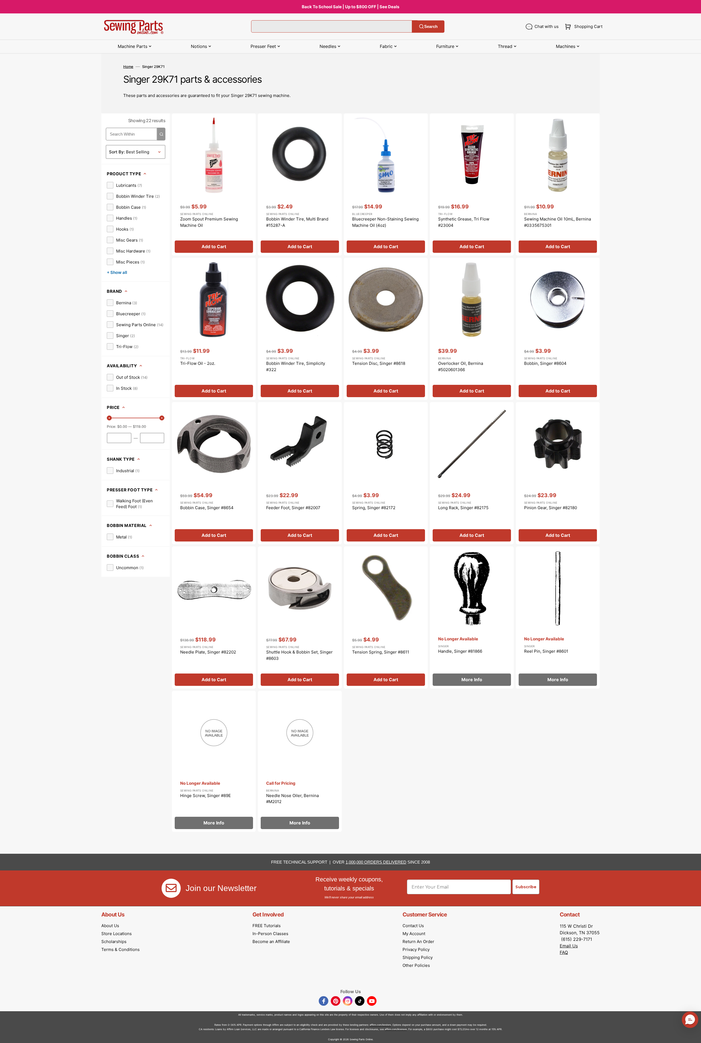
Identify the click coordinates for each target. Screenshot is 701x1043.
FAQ (564, 952)
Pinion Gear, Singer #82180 (550, 507)
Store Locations (116, 933)
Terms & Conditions (120, 949)
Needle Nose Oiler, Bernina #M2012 (292, 798)
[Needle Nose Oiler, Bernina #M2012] (300, 761)
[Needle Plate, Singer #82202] (214, 617)
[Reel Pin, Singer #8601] (558, 617)
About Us (110, 925)
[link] (124, 185)
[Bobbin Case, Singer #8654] (214, 473)
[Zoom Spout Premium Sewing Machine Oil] (214, 184)
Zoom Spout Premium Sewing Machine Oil (209, 222)
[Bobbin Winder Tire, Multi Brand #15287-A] (300, 184)
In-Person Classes (270, 933)
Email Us (569, 946)
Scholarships (114, 941)
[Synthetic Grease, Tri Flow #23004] (472, 184)
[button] (582, 27)
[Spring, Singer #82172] (386, 473)
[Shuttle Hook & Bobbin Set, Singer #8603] (300, 617)
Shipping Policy (418, 957)
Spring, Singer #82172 (373, 507)
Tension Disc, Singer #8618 (378, 363)
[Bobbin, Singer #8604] (558, 329)
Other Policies (416, 965)
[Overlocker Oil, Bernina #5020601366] (472, 329)
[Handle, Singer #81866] (472, 617)
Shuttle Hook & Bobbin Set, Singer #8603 (299, 655)
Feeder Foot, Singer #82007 (293, 507)
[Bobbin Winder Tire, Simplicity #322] (300, 329)
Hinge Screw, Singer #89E (205, 795)
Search (431, 26)
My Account (414, 933)
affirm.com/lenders (380, 1024)
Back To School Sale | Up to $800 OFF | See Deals (350, 6)
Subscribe (525, 886)
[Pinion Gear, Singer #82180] (558, 473)
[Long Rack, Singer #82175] (472, 473)
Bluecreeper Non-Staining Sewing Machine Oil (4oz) (385, 222)
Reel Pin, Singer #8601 (546, 651)
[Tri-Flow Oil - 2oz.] (214, 329)
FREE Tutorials (266, 925)
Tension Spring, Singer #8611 (380, 652)
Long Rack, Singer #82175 (463, 507)
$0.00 (122, 426)
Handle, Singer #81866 (460, 651)
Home (128, 66)
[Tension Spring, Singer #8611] (386, 617)
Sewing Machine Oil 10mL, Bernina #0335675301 (557, 222)
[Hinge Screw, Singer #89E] (214, 761)
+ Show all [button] (117, 272)
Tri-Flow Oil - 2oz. (197, 363)
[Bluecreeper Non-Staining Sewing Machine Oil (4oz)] (386, 184)
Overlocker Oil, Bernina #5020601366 (460, 366)
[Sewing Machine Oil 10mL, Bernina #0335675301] (558, 184)
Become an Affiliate (271, 941)
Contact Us (413, 925)
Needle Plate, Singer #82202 (208, 652)
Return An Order (418, 941)
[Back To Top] (692, 1034)
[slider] (109, 418)
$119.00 (139, 426)
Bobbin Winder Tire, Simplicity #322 (295, 366)
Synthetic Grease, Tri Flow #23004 (463, 222)
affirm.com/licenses (396, 1029)
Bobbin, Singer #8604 (545, 363)
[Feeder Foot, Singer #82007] (300, 473)
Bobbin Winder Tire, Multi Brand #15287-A (297, 222)
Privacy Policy (416, 949)
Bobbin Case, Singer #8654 (207, 507)
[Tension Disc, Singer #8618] (386, 329)
